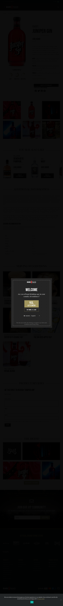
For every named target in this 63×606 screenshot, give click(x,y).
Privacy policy (41, 599)
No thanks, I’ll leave (31, 310)
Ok (32, 602)
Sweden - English (31, 316)
